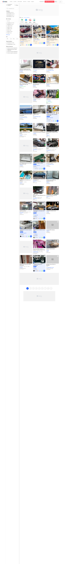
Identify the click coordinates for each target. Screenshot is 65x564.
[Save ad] (31, 26)
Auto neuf (11, 1)
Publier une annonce (50, 1)
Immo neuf (15, 1)
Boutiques (29, 1)
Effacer (17, 5)
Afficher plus (8, 34)
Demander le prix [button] (51, 70)
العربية (60, 1)
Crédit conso (24, 1)
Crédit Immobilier (20, 1)
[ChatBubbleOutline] (27, 45)
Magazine (32, 1)
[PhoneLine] (31, 45)
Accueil (22, 17)
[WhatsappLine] (29, 45)
